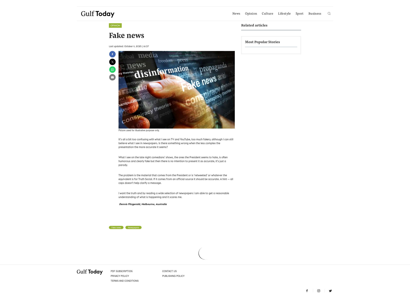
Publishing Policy (173, 275)
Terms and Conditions (125, 280)
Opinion (251, 13)
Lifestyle (284, 13)
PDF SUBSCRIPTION (121, 271)
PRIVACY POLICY (120, 275)
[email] (112, 77)
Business (314, 13)
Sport (300, 13)
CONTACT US (169, 271)
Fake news (116, 227)
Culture (267, 13)
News (236, 13)
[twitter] (112, 62)
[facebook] (112, 54)
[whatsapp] (112, 69)
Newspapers (133, 227)
